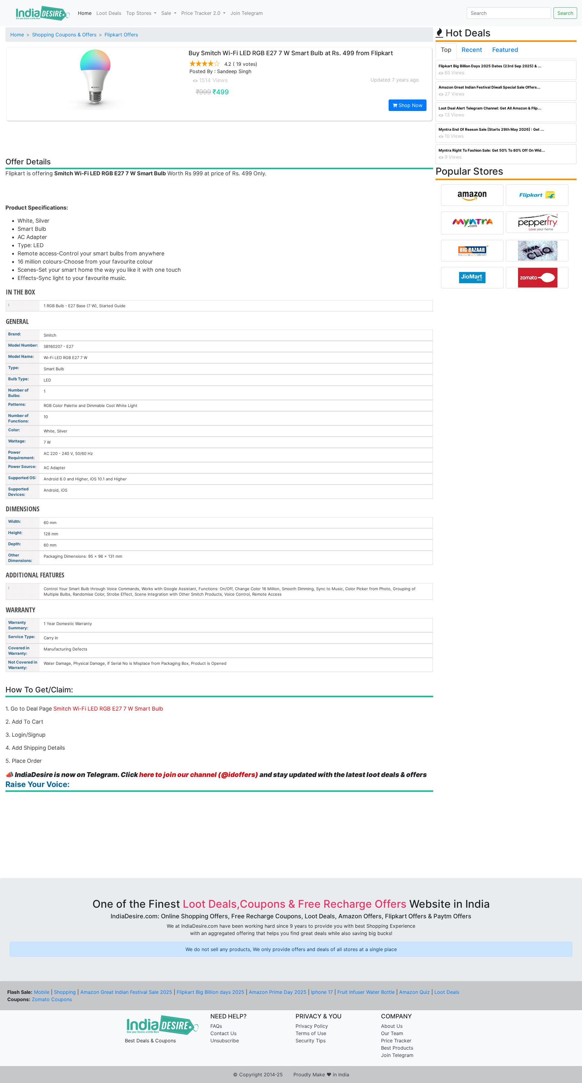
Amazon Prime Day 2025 (277, 992)
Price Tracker (396, 1041)
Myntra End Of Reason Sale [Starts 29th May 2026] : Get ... (491, 129)
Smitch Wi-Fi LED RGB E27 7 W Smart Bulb (108, 708)
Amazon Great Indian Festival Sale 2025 (126, 992)
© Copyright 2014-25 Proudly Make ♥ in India (291, 1074)
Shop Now (410, 105)
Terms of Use (311, 1033)
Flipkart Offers (121, 35)
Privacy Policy (312, 1026)
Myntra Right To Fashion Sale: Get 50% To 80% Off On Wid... (492, 150)
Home (85, 13)
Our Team (392, 1033)
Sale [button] (166, 13)
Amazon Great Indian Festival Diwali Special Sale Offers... (489, 87)
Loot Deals (108, 13)
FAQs (216, 1026)
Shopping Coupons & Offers (64, 35)
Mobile (41, 992)
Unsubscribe (224, 1041)
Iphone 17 (322, 992)
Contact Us (223, 1033)
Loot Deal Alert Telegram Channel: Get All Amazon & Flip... (490, 108)
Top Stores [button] (139, 13)
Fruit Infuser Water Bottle (366, 992)
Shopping (65, 992)
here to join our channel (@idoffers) (198, 775)
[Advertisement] (219, 138)
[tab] (446, 51)
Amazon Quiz (414, 992)
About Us (392, 1026)
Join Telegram (246, 13)
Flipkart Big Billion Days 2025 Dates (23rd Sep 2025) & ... (490, 66)
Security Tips (311, 1041)
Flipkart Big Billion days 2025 (210, 992)
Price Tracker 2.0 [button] (201, 13)
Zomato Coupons (52, 999)
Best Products (397, 1048)
